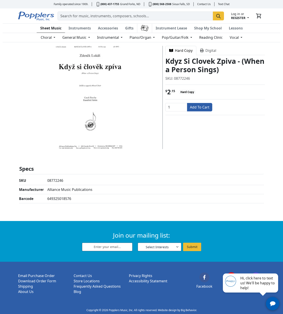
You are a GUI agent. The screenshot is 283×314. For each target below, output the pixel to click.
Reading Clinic (211, 37)
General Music (74, 37)
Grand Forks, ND (130, 4)
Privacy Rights (140, 275)
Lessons (236, 28)
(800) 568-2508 (162, 4)
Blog (77, 291)
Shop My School (208, 28)
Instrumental (108, 37)
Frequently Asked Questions (97, 286)
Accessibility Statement (148, 281)
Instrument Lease (171, 28)
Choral (47, 37)
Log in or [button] (238, 16)
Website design (167, 310)
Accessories (108, 28)
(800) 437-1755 (109, 4)
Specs (26, 168)
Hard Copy (183, 50)
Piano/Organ (141, 37)
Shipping (25, 286)
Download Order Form (37, 281)
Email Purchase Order (36, 275)
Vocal (235, 37)
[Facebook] (204, 277)
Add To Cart (199, 107)
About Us (26, 291)
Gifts (129, 28)
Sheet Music (50, 28)
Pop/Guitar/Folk (175, 37)
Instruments (80, 28)
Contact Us (204, 4)
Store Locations (87, 281)
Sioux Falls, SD (181, 4)
